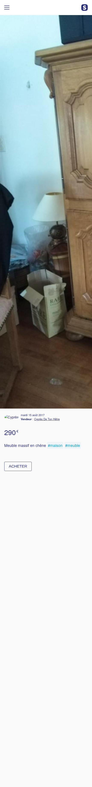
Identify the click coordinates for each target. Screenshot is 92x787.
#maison (55, 445)
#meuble (72, 445)
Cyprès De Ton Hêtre (47, 419)
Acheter (18, 466)
